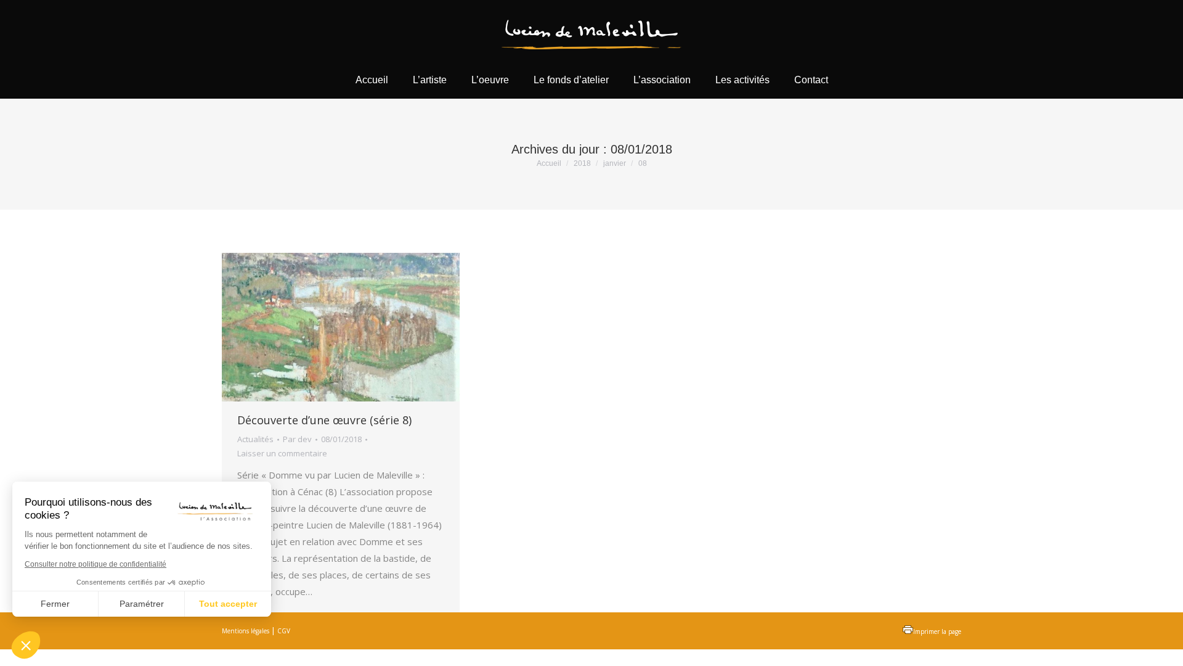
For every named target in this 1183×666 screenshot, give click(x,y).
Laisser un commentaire (282, 453)
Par (297, 439)
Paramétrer (142, 604)
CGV (283, 631)
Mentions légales (245, 631)
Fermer (55, 604)
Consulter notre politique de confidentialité (95, 564)
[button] (26, 645)
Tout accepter (228, 604)
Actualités (255, 439)
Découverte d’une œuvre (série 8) (324, 420)
